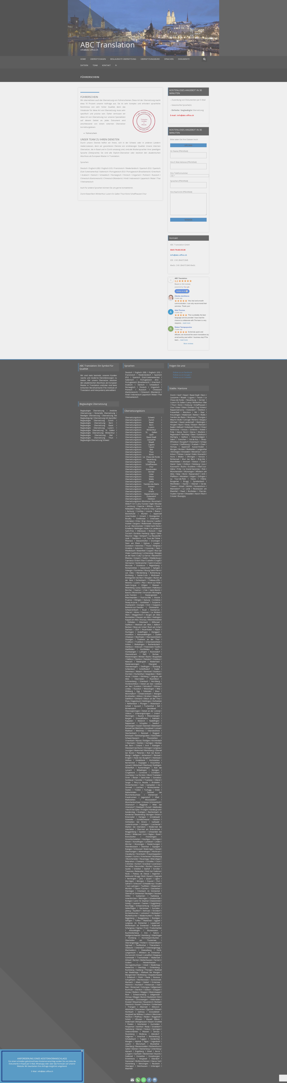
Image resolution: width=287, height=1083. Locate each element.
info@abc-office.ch (45, 1071)
